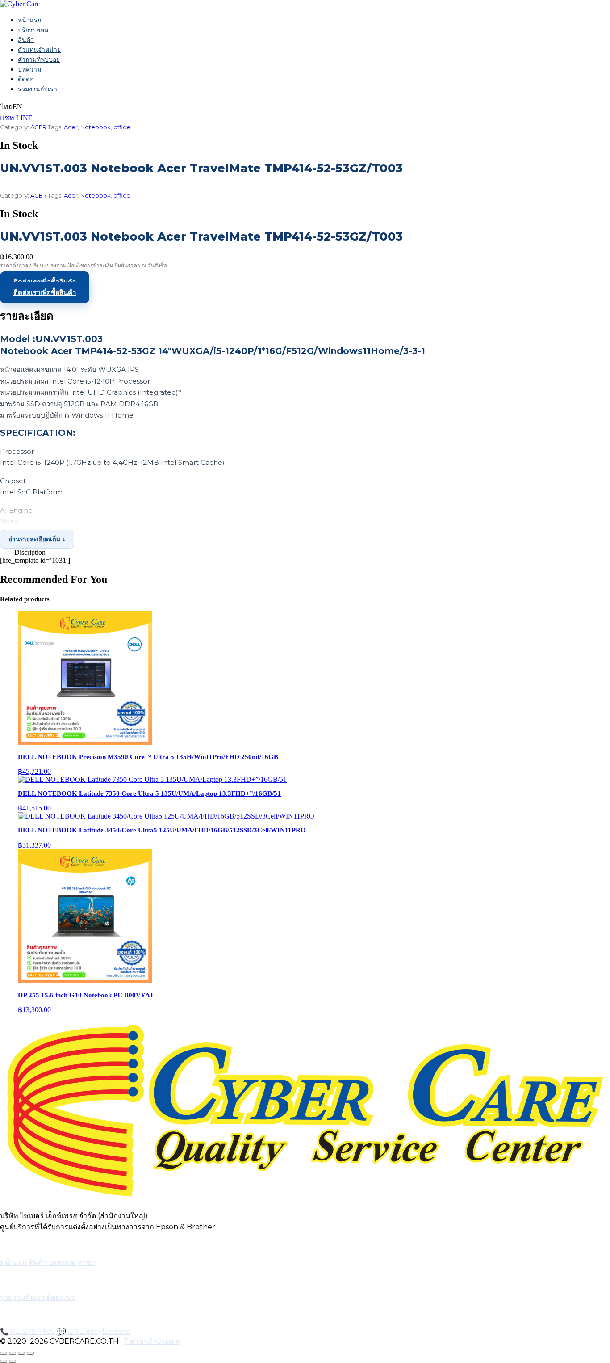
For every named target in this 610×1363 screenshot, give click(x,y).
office (121, 127)
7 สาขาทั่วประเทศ (152, 1341)
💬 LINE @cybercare (93, 1331)
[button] (305, 553)
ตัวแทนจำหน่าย (39, 50)
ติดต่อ (25, 79)
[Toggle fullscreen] (12, 1353)
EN (17, 106)
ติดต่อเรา (60, 1297)
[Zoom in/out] (3, 1353)
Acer (71, 127)
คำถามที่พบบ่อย (39, 59)
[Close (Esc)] (30, 1353)
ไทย (6, 106)
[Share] (21, 1353)
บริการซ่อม (33, 30)
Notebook (95, 127)
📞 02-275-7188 (27, 1331)
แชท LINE (16, 118)
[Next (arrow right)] (12, 1361)
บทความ (29, 69)
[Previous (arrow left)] (3, 1361)
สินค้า (26, 40)
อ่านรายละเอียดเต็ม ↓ (37, 539)
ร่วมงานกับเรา (37, 89)
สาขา (86, 1262)
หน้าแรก (29, 20)
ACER (38, 127)
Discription (30, 552)
